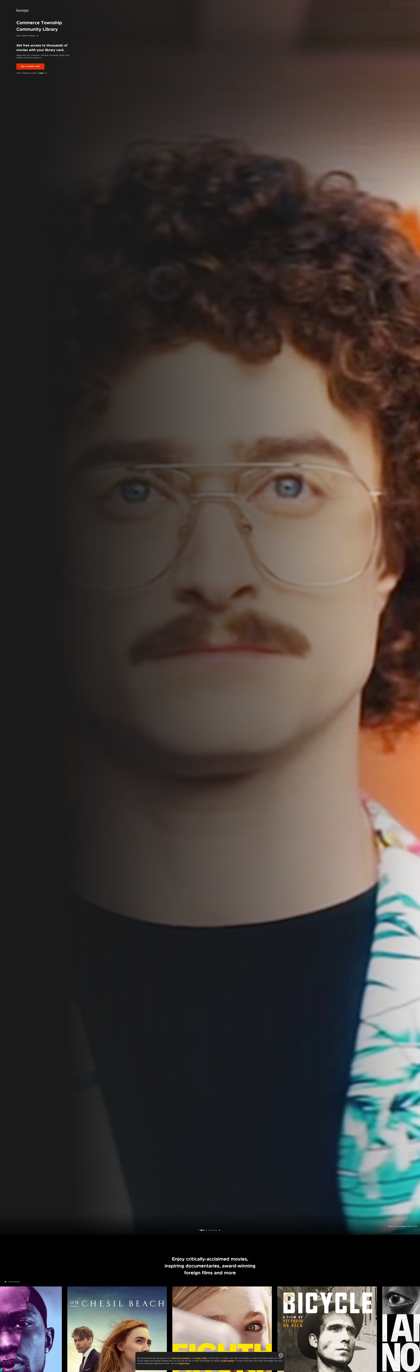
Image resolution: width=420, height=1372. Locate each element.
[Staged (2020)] (206, 1230)
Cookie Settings (227, 1361)
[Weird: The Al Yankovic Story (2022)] (201, 1230)
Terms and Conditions (181, 1358)
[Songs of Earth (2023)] (203, 1230)
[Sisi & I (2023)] (216, 1230)
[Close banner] (281, 1355)
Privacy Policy (201, 1358)
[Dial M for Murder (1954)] (210, 1230)
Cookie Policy (184, 1363)
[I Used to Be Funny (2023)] (199, 1230)
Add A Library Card (30, 66)
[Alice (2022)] (205, 1230)
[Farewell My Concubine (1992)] (214, 1230)
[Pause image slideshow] (219, 1230)
